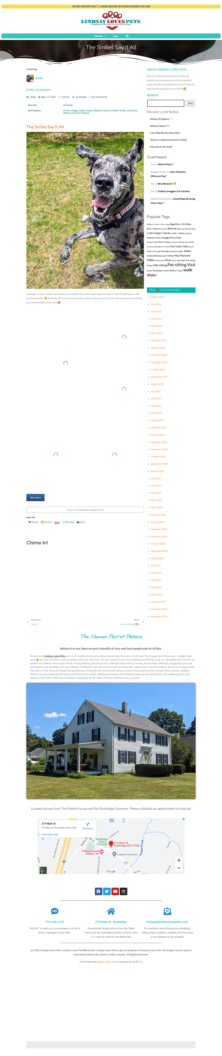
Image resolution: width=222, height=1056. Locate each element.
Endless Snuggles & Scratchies (174, 191)
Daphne (189, 233)
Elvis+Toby (175, 237)
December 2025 (159, 354)
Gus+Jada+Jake (179, 246)
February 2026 (158, 340)
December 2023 (159, 529)
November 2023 (159, 536)
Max (177, 255)
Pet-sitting (160, 265)
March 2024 (157, 507)
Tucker (180, 270)
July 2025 (156, 391)
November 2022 (159, 608)
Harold (190, 247)
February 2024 (158, 514)
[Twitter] (107, 891)
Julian (187, 251)
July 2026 (156, 304)
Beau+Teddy (152, 229)
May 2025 (156, 405)
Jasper (180, 251)
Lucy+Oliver (167, 255)
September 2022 (159, 616)
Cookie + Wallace (178, 233)
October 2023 (158, 543)
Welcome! (98, 35)
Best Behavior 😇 (167, 183)
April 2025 (156, 412)
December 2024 (159, 441)
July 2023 (156, 565)
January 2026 (158, 347)
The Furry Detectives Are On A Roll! (168, 139)
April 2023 (156, 587)
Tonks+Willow (170, 270)
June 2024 (156, 485)
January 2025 (158, 434)
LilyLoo (157, 255)
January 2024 (158, 521)
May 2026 (156, 318)
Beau (188, 224)
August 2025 (157, 383)
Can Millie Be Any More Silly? (165, 132)
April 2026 (156, 325)
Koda (150, 255)
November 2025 (159, 362)
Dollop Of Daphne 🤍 (161, 118)
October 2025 (158, 369)
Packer (150, 265)
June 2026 (156, 311)
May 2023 (156, 579)
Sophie (149, 271)
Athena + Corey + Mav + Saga (158, 224)
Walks (152, 275)
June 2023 (156, 572)
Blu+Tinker (162, 229)
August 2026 (157, 296)
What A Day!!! (166, 164)
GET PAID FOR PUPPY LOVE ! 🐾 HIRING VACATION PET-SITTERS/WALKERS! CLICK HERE (111, 6)
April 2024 (156, 500)
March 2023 (157, 594)
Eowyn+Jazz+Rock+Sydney (159, 242)
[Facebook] (98, 891)
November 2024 (159, 449)
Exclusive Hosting (177, 242)
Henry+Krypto (154, 251)
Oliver (174, 260)
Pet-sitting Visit (181, 264)
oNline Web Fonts (107, 961)
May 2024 (156, 492)
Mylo (168, 260)
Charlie (166, 233)
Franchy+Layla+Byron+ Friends (158, 247)
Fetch (190, 103)
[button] (127, 35)
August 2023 (157, 558)
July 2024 (156, 478)
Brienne (172, 228)
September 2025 (159, 376)
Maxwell (185, 255)
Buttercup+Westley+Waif (186, 229)
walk (187, 269)
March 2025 (157, 420)
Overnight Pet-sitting (186, 260)
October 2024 (158, 456)
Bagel (173, 224)
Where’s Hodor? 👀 (160, 125)
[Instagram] (123, 891)
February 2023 (158, 601)
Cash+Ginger (154, 233)
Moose (157, 260)
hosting (165, 251)
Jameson (173, 251)
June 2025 (156, 398)
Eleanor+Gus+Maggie (158, 237)
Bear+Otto (181, 224)
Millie (150, 260)
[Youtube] (115, 891)
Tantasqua (157, 270)
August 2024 (157, 471)
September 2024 (159, 463)
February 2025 (158, 427)
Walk (33, 97)
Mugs (163, 260)
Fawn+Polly (189, 242)
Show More (35, 497)
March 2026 (157, 333)
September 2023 (159, 550)
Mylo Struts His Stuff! (161, 146)
